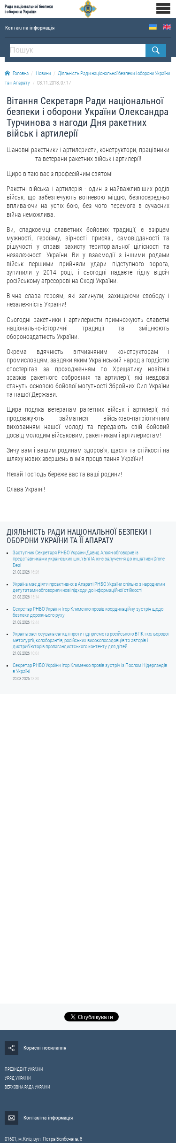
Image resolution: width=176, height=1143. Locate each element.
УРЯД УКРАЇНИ (18, 1078)
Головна (21, 73)
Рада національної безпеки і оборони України (29, 9)
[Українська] (153, 27)
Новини (43, 73)
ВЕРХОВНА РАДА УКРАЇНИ (27, 1087)
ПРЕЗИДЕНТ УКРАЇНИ (24, 1069)
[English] (167, 27)
